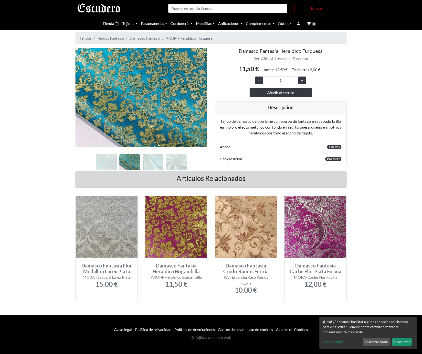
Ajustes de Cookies (292, 329)
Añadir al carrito (280, 92)
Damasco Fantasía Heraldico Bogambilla (176, 268)
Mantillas (204, 23)
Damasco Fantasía (144, 38)
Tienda (108, 23)
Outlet (283, 23)
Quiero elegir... (334, 342)
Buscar (317, 8)
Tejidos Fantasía (110, 38)
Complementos (259, 23)
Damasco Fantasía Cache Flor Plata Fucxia (315, 268)
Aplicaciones (229, 23)
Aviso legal (123, 329)
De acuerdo (402, 342)
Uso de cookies (260, 329)
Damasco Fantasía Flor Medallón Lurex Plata (107, 268)
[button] (85, 102)
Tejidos (128, 23)
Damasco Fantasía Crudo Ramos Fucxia (246, 268)
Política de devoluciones (194, 329)
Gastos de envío (231, 329)
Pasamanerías (152, 23)
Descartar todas (376, 342)
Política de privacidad (153, 329)
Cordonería (180, 23)
